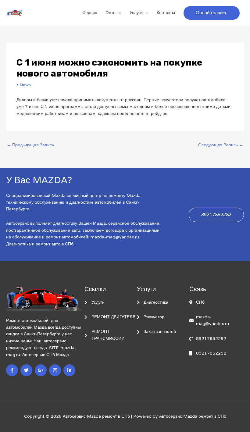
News (25, 84)
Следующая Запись (220, 145)
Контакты (166, 12)
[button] (212, 13)
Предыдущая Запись (30, 145)
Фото (110, 12)
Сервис (89, 12)
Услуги (136, 12)
